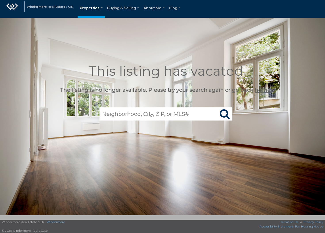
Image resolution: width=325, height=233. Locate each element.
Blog (175, 12)
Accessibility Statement (276, 226)
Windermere (56, 222)
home (263, 90)
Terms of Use (290, 222)
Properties (92, 12)
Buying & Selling (124, 12)
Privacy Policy (313, 222)
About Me (154, 12)
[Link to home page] (12, 9)
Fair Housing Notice (309, 226)
